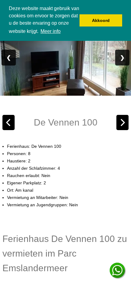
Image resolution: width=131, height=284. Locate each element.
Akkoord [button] (101, 20)
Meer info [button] (51, 31)
